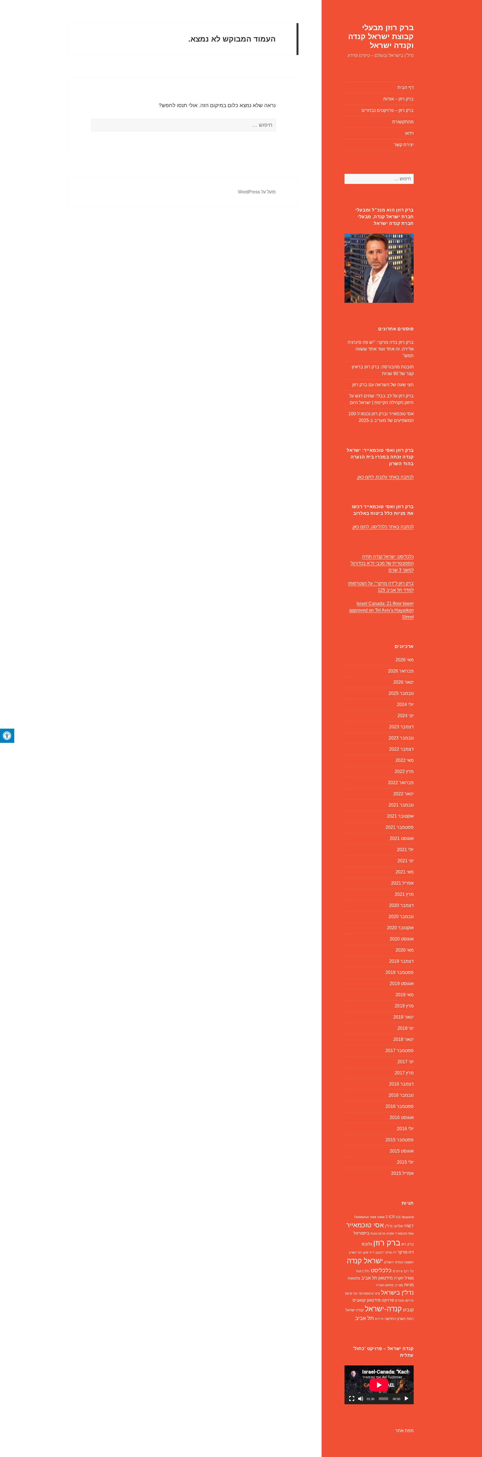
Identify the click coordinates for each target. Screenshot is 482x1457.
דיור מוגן (368, 1252)
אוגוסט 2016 (402, 1117)
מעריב (399, 1285)
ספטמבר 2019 (399, 972)
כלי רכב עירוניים (403, 1271)
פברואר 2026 (401, 671)
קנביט (408, 1309)
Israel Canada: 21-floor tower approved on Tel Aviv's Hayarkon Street (381, 610)
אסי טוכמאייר (365, 1225)
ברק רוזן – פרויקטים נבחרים (388, 110)
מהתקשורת (403, 121)
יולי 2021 (405, 849)
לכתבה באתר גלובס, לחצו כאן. (385, 477)
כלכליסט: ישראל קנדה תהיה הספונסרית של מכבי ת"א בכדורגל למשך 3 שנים (382, 563)
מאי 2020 (405, 950)
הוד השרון (355, 1252)
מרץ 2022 (404, 771)
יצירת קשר (404, 144)
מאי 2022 (405, 760)
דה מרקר (390, 1252)
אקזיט (390, 1233)
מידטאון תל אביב (377, 1278)
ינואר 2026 (403, 682)
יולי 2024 (405, 704)
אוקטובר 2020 (400, 927)
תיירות (379, 1319)
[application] (379, 1384)
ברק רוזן (386, 1242)
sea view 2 (378, 1217)
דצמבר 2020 (401, 905)
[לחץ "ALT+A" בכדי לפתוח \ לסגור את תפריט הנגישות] (7, 736)
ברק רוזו (407, 1244)
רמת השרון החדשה (399, 1319)
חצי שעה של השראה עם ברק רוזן (383, 384)
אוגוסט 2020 (402, 939)
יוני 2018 (405, 1028)
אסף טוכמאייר (404, 1233)
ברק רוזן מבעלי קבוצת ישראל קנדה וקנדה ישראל (381, 36)
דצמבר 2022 (401, 749)
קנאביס (359, 1300)
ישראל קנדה (365, 1261)
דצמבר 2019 (401, 961)
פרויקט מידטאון (380, 1300)
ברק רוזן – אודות (398, 99)
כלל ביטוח (363, 1271)
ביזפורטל (361, 1233)
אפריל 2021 (402, 883)
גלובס (367, 1244)
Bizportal (408, 1217)
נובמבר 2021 (401, 805)
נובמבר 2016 (401, 1095)
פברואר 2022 (401, 782)
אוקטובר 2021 (400, 816)
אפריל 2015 (402, 1173)
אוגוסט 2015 (402, 1151)
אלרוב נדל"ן (394, 1226)
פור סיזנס (351, 1293)
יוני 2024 (405, 715)
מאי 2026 (405, 659)
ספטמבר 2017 (399, 1050)
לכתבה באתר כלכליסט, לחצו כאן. (383, 526)
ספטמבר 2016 (399, 1106)
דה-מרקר (405, 1252)
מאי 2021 (405, 872)
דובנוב (379, 1252)
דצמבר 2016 (401, 1084)
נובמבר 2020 (401, 916)
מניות (409, 1285)
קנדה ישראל (354, 1310)
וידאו (409, 133)
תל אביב (364, 1318)
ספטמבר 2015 (399, 1139)
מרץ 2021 (404, 894)
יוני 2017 (405, 1061)
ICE (398, 1217)
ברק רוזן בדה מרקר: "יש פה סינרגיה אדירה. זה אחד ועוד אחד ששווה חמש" (381, 349)
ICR (392, 1217)
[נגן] (406, 1398)
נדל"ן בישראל (397, 1292)
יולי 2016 (405, 1128)
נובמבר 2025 (401, 693)
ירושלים (389, 1262)
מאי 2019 (405, 994)
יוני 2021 (405, 860)
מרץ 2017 (404, 1072)
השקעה (409, 1262)
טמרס (399, 1262)
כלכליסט (381, 1270)
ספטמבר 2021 (399, 827)
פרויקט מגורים (404, 1300)
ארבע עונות (377, 1233)
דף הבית (405, 87)
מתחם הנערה (385, 1285)
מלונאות (354, 1278)
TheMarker (361, 1217)
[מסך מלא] (352, 1398)
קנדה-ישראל (383, 1309)
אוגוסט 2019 (402, 983)
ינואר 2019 (403, 1017)
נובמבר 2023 (401, 738)
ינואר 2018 (403, 1039)
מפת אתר (404, 1430)
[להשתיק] (360, 1398)
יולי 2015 (405, 1162)
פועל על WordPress (257, 191)
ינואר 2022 (403, 793)
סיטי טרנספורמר (369, 1293)
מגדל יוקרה (404, 1278)
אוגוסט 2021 (402, 838)
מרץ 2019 (404, 1006)
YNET (409, 1226)
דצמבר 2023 (401, 726)
